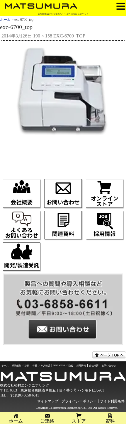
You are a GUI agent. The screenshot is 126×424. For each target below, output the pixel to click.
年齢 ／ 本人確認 (41, 365)
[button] (120, 6)
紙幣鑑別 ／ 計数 (20, 365)
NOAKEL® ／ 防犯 (63, 365)
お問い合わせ (109, 365)
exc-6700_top (69, 35)
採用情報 (81, 365)
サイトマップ (47, 401)
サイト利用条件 (112, 401)
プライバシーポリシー (79, 401)
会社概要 (93, 365)
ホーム (5, 20)
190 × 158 (42, 35)
